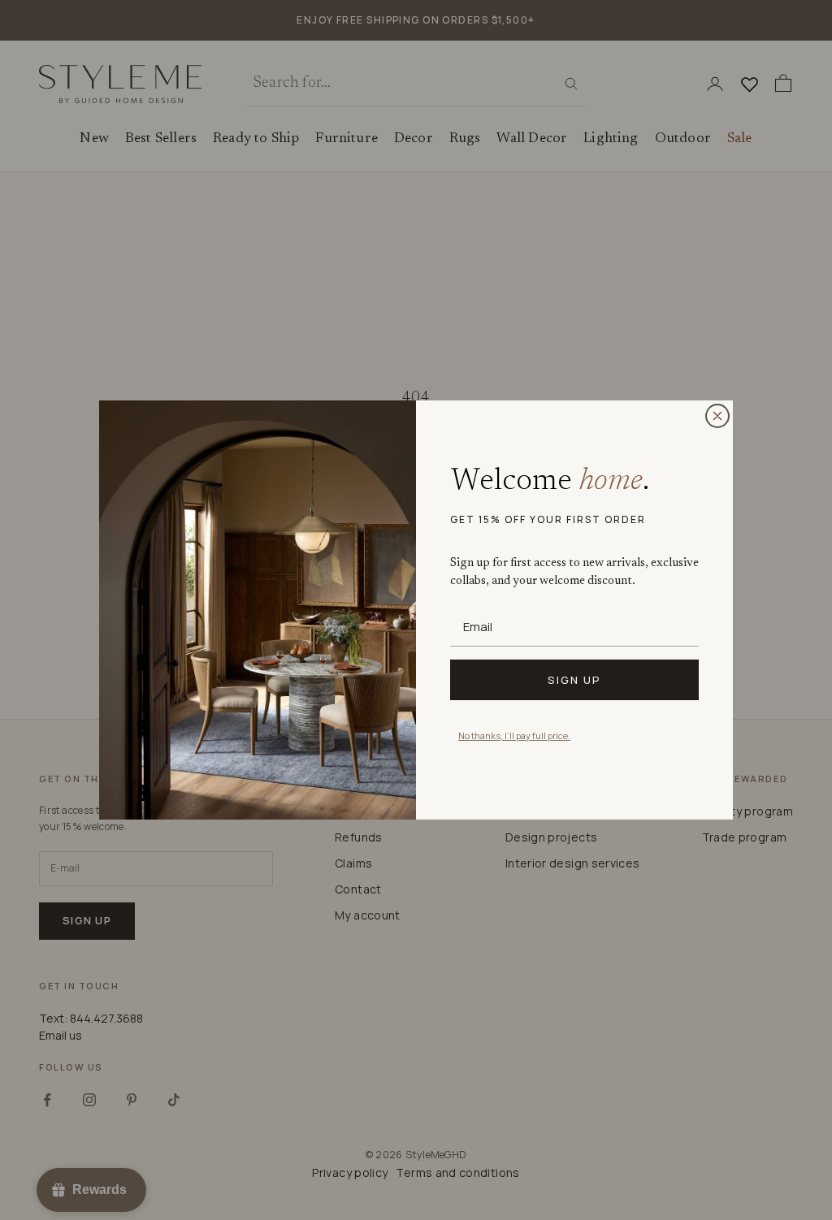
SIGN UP (574, 680)
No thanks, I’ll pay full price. (514, 735)
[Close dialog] (717, 416)
